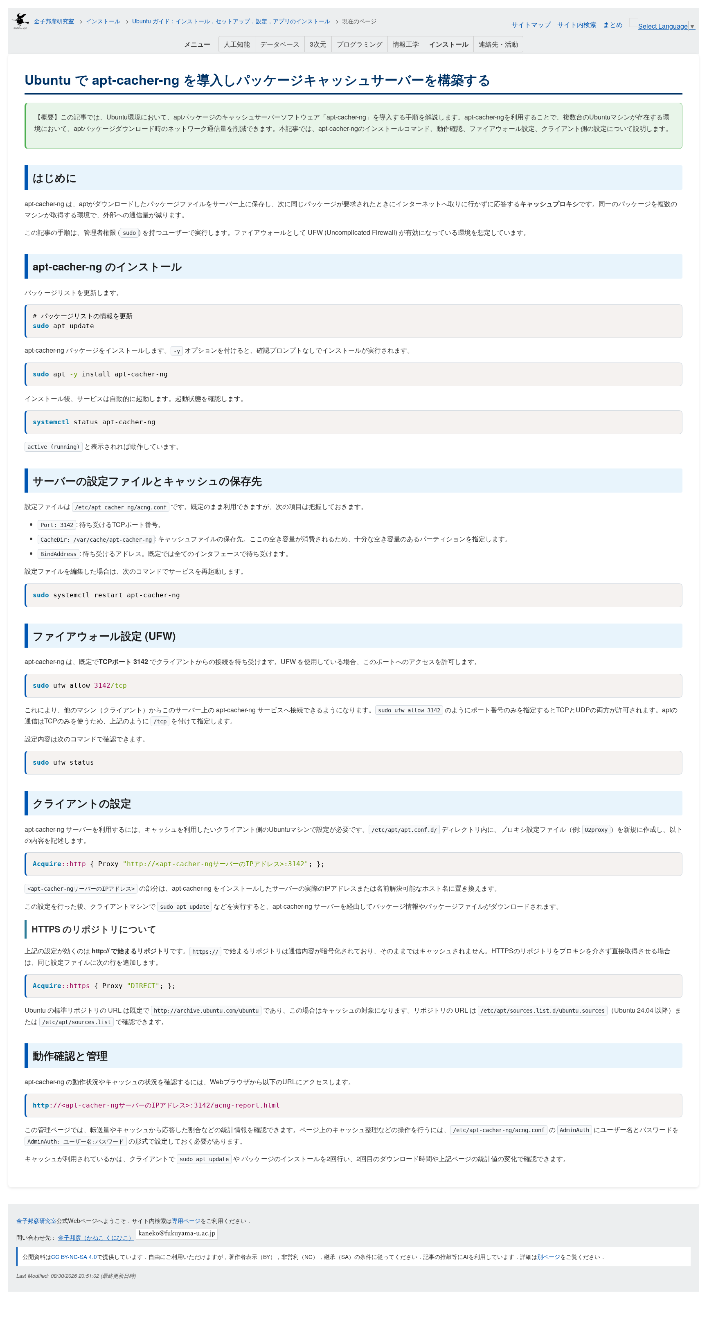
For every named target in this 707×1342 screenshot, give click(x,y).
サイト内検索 (577, 24)
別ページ (548, 1256)
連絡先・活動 (498, 44)
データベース (279, 44)
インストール (103, 21)
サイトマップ (531, 24)
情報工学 (406, 44)
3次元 (318, 44)
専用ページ (186, 1220)
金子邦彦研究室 (54, 21)
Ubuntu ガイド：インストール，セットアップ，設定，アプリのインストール (231, 21)
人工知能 (237, 44)
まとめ (613, 24)
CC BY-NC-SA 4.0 (74, 1256)
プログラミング (360, 44)
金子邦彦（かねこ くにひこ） (96, 1237)
